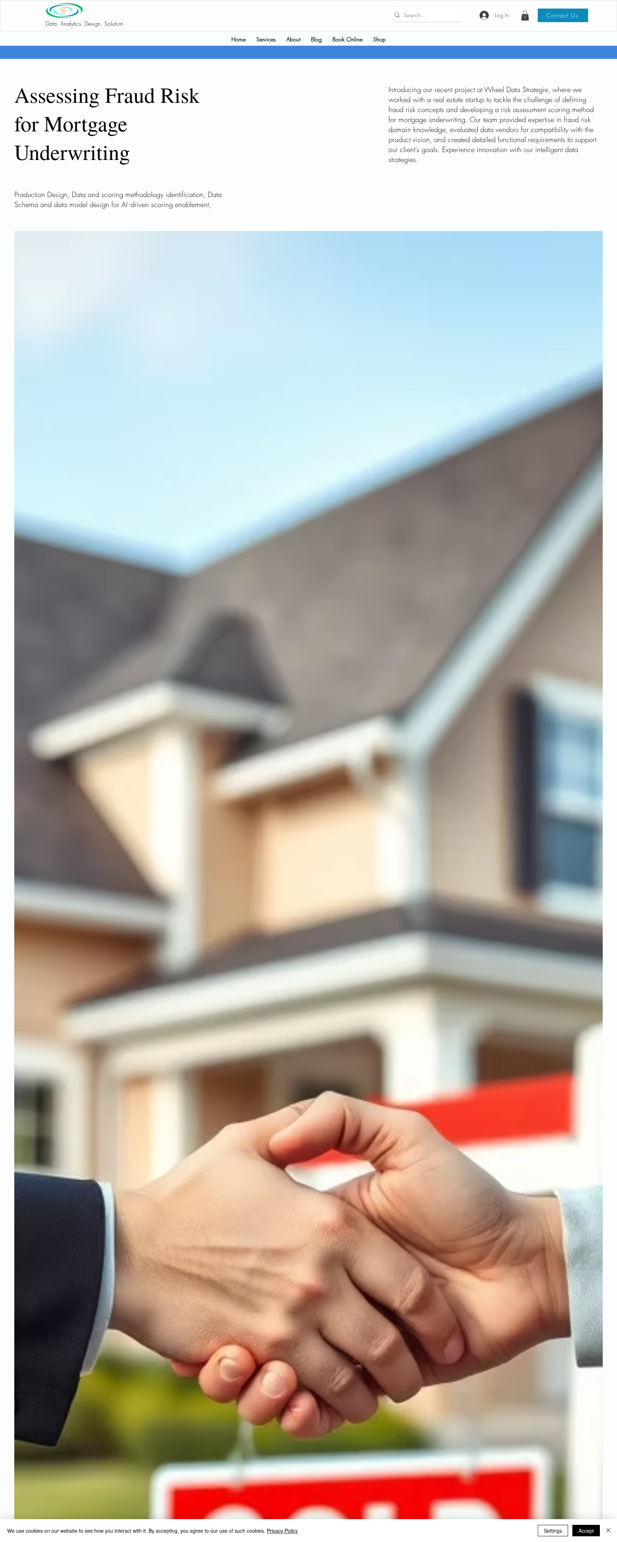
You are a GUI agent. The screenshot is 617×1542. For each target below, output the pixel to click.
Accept (586, 1530)
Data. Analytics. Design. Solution (84, 23)
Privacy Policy (282, 1530)
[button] (525, 15)
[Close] (608, 1530)
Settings (553, 1530)
